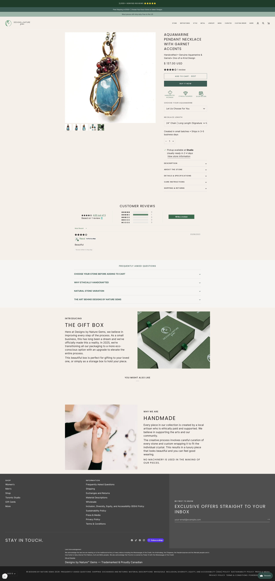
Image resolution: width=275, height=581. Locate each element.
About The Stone (173, 169)
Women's (10, 484)
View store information (178, 156)
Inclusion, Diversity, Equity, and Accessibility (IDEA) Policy (115, 506)
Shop (8, 493)
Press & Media (93, 515)
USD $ (10, 573)
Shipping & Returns (174, 188)
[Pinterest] (140, 540)
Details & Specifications (177, 175)
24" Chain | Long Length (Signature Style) (186, 123)
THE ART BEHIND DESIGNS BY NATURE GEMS (97, 299)
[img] (81, 234)
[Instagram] (144, 540)
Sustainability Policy (96, 510)
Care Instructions (174, 182)
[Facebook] (132, 540)
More (8, 506)
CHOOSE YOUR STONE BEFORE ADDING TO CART (99, 274)
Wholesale (91, 502)
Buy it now (185, 83)
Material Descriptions (96, 497)
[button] (174, 23)
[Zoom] (69, 119)
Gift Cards (10, 502)
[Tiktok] (136, 540)
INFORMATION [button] (93, 480)
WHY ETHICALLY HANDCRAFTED (91, 282)
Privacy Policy (93, 519)
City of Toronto (70, 558)
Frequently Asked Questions (100, 484)
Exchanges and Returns (98, 493)
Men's (8, 488)
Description (170, 163)
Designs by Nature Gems (41, 572)
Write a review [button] (181, 217)
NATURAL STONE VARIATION (89, 291)
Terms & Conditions (96, 524)
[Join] (268, 519)
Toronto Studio (12, 497)
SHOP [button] (8, 480)
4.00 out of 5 (99, 215)
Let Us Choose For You (177, 108)
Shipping (90, 488)
